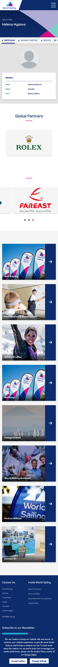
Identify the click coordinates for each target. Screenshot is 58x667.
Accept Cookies (18, 661)
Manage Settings (39, 661)
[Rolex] (29, 143)
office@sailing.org (8, 616)
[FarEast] (29, 200)
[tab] (25, 220)
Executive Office (34, 593)
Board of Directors (34, 589)
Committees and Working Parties (40, 598)
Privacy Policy (30, 654)
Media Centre (33, 603)
